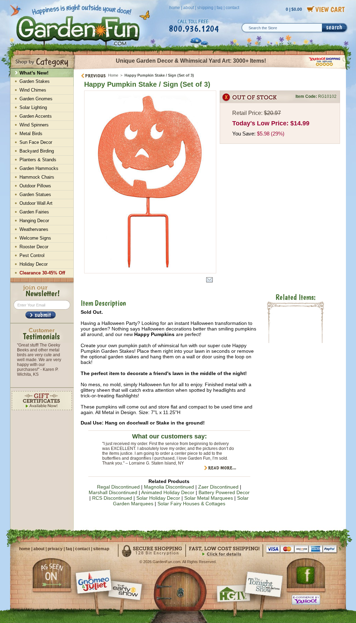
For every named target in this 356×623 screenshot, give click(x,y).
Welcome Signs (35, 238)
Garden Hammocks (38, 168)
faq (219, 7)
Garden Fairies (34, 212)
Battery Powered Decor (224, 492)
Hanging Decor (34, 220)
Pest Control (31, 255)
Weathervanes (33, 229)
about (188, 7)
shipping (205, 7)
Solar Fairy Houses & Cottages (191, 503)
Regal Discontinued (118, 487)
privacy (55, 548)
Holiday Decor (33, 264)
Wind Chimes (32, 90)
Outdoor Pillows (35, 185)
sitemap (101, 548)
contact (232, 7)
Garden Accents (35, 116)
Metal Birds (30, 133)
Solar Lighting (33, 107)
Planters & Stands (37, 159)
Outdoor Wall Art (35, 203)
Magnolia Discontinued (169, 487)
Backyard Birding (36, 151)
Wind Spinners (34, 124)
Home (113, 75)
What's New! (34, 73)
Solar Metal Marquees (208, 498)
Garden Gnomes (35, 98)
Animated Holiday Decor (167, 492)
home (174, 7)
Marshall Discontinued (113, 492)
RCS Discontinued (112, 498)
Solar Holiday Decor (158, 498)
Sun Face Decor (35, 142)
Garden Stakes (34, 81)
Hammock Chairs (36, 177)
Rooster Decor (33, 246)
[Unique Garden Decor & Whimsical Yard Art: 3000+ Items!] (210, 69)
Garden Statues (35, 194)
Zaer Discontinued (218, 487)
